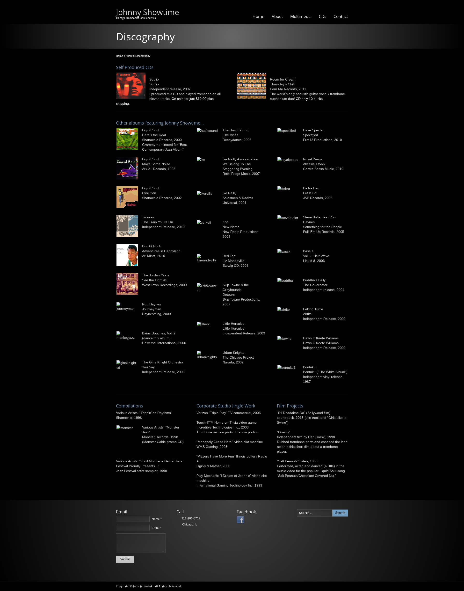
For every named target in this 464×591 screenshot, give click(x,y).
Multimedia (301, 16)
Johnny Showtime (147, 12)
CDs (322, 16)
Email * (156, 528)
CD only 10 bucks (309, 99)
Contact (341, 16)
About (277, 16)
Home (258, 16)
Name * (157, 519)
